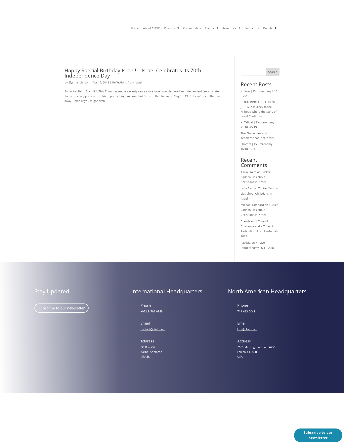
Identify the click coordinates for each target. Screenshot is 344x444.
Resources (229, 28)
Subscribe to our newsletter (61, 308)
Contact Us (251, 28)
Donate (268, 28)
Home (135, 28)
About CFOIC (151, 28)
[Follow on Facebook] (39, 325)
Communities (192, 28)
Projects (169, 28)
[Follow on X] (62, 325)
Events (209, 28)
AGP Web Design (177, 421)
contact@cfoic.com (153, 329)
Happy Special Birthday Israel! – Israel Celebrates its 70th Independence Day (132, 73)
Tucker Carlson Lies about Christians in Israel (255, 177)
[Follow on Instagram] (51, 325)
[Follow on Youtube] (74, 325)
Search (272, 72)
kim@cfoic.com (247, 329)
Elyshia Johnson (78, 82)
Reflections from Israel (127, 82)
